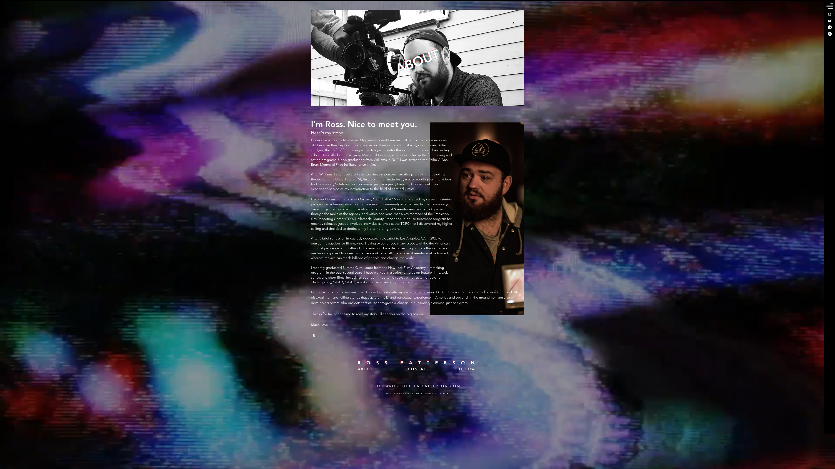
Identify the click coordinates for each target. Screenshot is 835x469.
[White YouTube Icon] (830, 21)
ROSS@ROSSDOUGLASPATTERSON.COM (417, 386)
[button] (829, 6)
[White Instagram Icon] (830, 14)
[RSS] (830, 34)
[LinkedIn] (830, 27)
